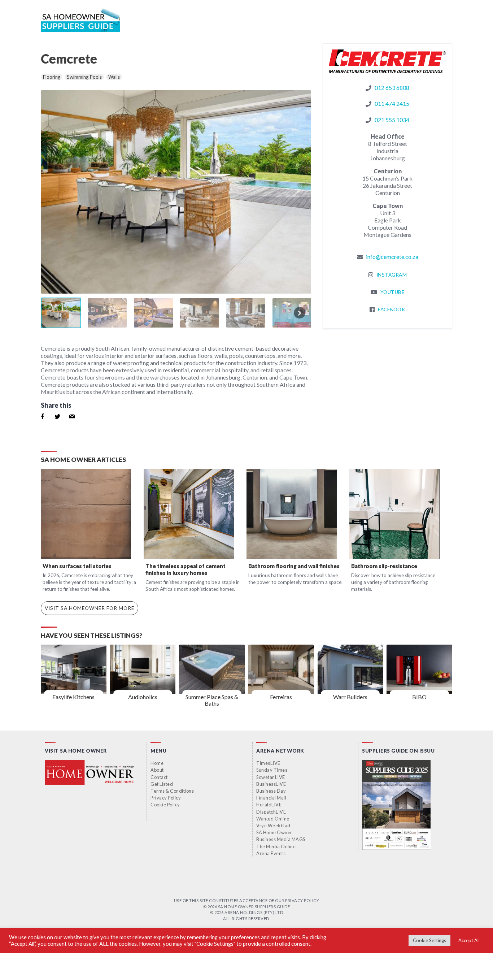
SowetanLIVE (270, 777)
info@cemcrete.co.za (392, 256)
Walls (114, 77)
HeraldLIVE (269, 804)
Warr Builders (350, 696)
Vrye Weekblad (273, 825)
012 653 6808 (392, 87)
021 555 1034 (392, 119)
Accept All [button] (469, 940)
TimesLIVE (268, 763)
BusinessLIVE (271, 784)
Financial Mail (271, 798)
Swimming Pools (84, 77)
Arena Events (270, 853)
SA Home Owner (274, 832)
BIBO (419, 696)
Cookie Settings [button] (429, 940)
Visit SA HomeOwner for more (89, 608)
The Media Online (276, 846)
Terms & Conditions (172, 791)
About (157, 770)
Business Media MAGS (280, 839)
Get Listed (161, 784)
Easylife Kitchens (73, 696)
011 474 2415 (392, 103)
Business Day (271, 791)
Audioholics (142, 696)
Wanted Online (272, 819)
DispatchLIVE (271, 812)
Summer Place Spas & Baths (212, 700)
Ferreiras (281, 696)
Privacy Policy (165, 798)
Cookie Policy (165, 804)
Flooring (51, 77)
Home (156, 763)
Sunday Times (271, 770)
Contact (159, 777)
